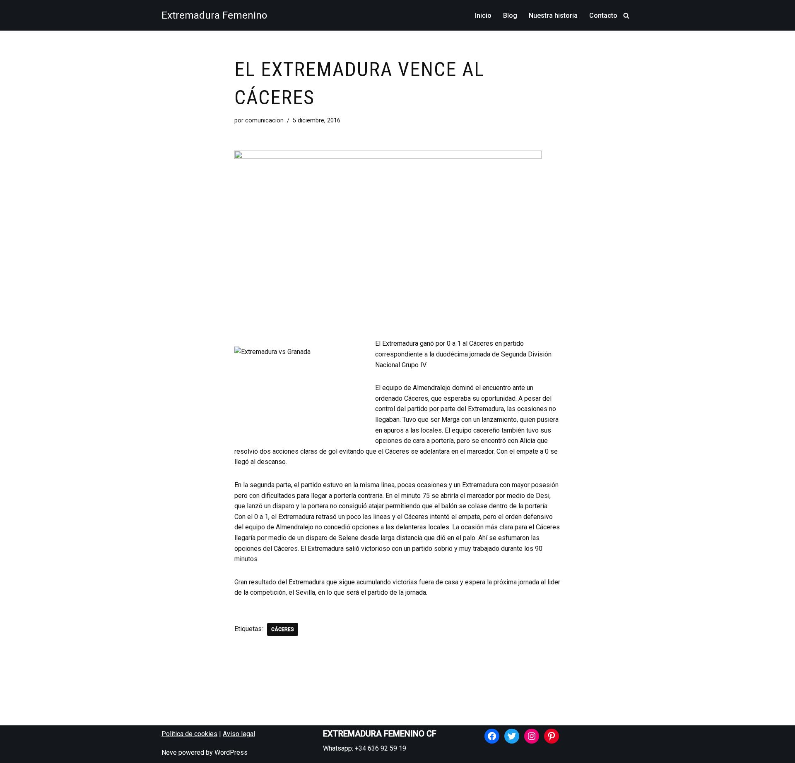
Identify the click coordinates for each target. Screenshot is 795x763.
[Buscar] (626, 15)
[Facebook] (491, 736)
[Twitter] (511, 736)
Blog (510, 15)
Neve (169, 752)
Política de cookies (189, 734)
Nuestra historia (553, 15)
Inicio (483, 15)
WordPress (231, 752)
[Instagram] (531, 736)
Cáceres (282, 629)
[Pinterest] (551, 736)
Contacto (603, 15)
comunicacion (264, 120)
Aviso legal (239, 734)
